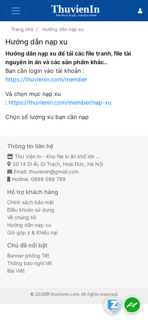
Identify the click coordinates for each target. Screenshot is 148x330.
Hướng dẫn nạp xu (29, 225)
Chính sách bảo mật (30, 202)
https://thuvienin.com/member (46, 79)
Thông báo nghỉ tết (29, 263)
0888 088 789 (48, 179)
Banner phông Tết (28, 255)
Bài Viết (16, 271)
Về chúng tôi (21, 217)
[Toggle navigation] (16, 11)
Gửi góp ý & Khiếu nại (32, 232)
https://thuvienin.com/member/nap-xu (60, 102)
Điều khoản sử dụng (30, 210)
